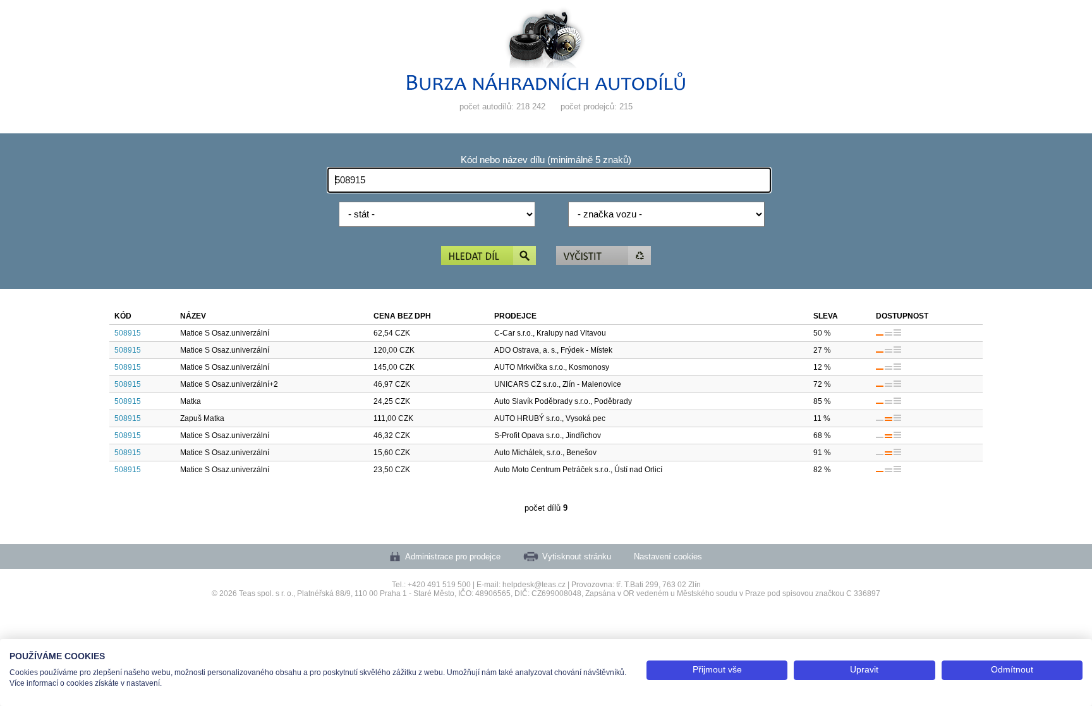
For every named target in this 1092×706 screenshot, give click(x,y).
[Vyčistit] (603, 256)
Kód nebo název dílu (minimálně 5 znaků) (546, 160)
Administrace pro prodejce (452, 556)
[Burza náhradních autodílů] (546, 87)
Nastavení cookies (668, 556)
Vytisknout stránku (576, 556)
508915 (127, 333)
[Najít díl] (488, 256)
